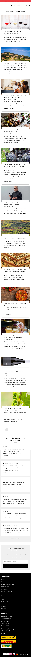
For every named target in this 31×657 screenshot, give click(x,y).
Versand (3, 604)
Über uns (4, 582)
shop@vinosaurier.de (7, 616)
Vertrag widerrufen (6, 591)
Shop (2, 579)
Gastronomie (5, 586)
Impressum (4, 589)
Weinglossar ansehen (15, 538)
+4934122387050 (6, 619)
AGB (2, 599)
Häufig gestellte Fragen (8, 584)
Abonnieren (15, 566)
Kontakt (3, 608)
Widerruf (3, 606)
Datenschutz (5, 601)
